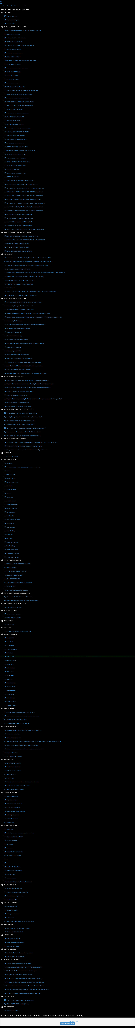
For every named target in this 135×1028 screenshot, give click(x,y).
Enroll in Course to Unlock (67, 1023)
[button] (1, 1)
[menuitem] (1, 3)
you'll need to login (73, 1021)
